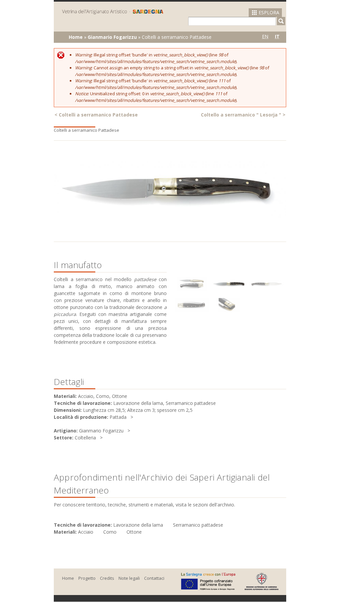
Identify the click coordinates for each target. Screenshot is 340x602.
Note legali (129, 578)
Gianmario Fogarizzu (112, 37)
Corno (110, 532)
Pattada (118, 417)
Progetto (87, 578)
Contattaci (154, 578)
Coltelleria (85, 437)
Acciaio (85, 532)
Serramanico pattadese (198, 525)
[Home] (112, 11)
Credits (107, 578)
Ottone (134, 532)
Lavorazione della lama (138, 525)
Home (76, 37)
